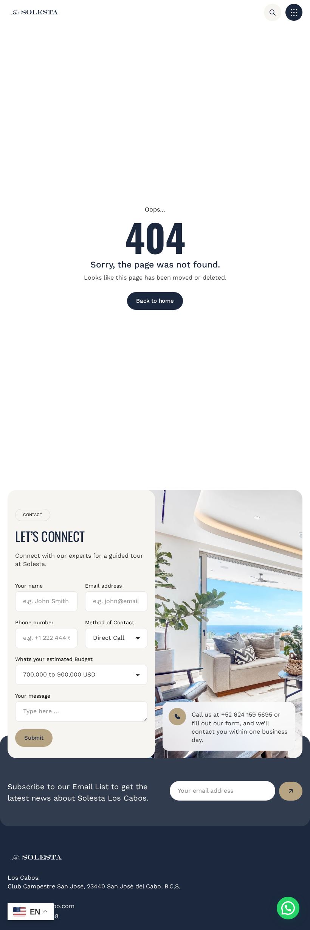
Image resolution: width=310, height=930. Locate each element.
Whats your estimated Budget (54, 659)
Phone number (34, 622)
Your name (29, 586)
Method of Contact (109, 622)
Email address (103, 586)
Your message (32, 696)
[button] (294, 12)
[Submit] (290, 791)
